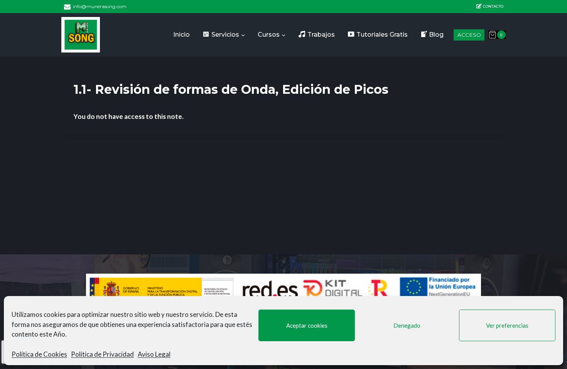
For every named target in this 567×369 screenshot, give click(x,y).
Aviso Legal (154, 354)
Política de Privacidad (102, 354)
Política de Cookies (39, 354)
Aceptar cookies (306, 325)
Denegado (406, 325)
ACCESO (469, 35)
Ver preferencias (507, 325)
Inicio (181, 34)
